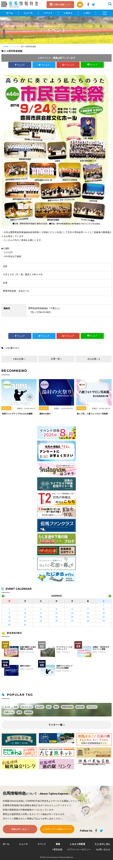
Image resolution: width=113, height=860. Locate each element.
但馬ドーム (9, 712)
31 (25, 624)
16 (9, 617)
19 (56, 617)
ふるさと (68, 13)
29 (104, 621)
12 (56, 613)
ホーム (9, 13)
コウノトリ (92, 707)
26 (56, 621)
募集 (58, 844)
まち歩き (39, 707)
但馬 (19, 712)
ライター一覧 (56, 724)
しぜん (87, 13)
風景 (16, 707)
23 (9, 621)
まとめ (7, 707)
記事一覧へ (56, 359)
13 (72, 613)
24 (25, 621)
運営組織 (57, 849)
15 (104, 613)
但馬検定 (28, 712)
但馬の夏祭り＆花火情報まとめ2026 (28, 648)
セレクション (26, 707)
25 (41, 621)
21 (88, 617)
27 (72, 621)
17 (25, 617)
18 (41, 617)
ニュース (28, 13)
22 (104, 617)
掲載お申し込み (19, 829)
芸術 (49, 707)
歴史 (56, 707)
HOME (5, 47)
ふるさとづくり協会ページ (56, 829)
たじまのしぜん (102, 844)
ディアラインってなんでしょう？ (64, 648)
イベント (48, 13)
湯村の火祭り (25, 666)
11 (41, 613)
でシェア (21, 65)
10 (25, 613)
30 (9, 624)
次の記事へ (92, 359)
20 (72, 617)
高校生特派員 (67, 707)
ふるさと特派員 (77, 844)
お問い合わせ (103, 849)
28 (88, 621)
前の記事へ (20, 359)
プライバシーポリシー (80, 849)
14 (88, 613)
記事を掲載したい (62, 4)
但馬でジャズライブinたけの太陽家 (64, 667)
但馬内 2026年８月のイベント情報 (101, 648)
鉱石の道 (80, 707)
